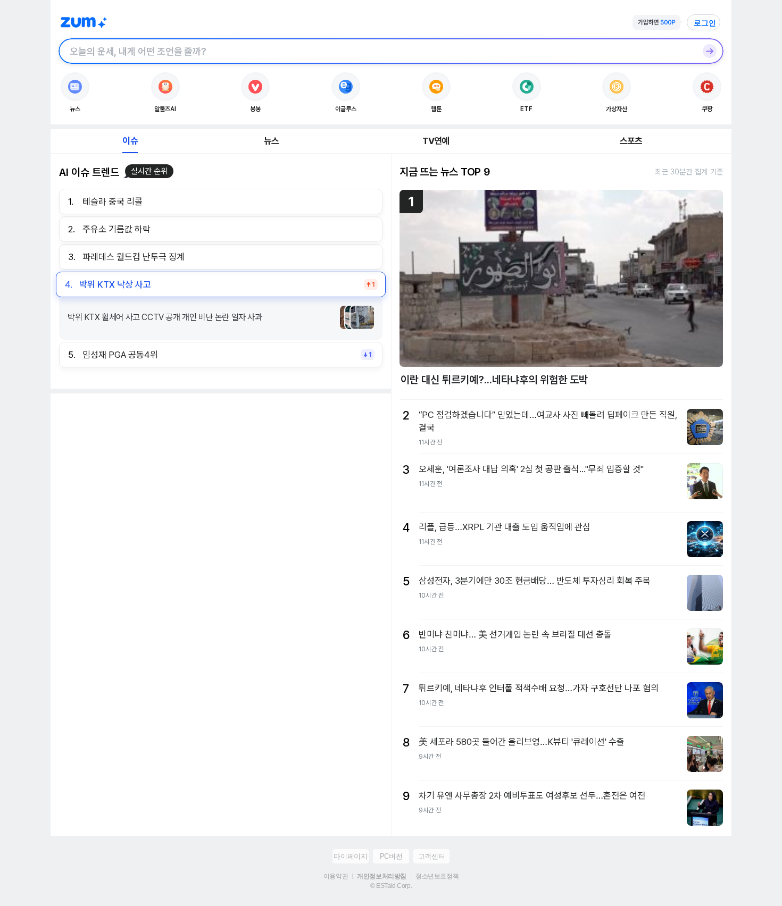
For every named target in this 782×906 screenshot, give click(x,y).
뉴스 (271, 141)
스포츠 (631, 141)
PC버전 (391, 856)
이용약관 (335, 876)
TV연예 (436, 141)
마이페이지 (350, 856)
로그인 (705, 23)
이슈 (129, 141)
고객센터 (431, 856)
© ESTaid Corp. (391, 886)
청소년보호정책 (437, 876)
